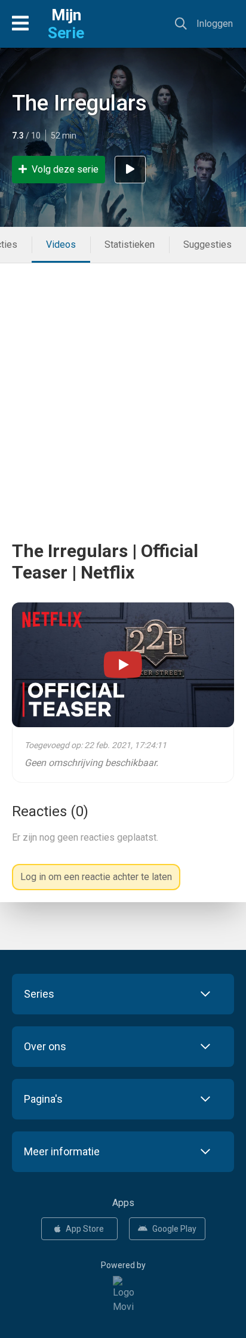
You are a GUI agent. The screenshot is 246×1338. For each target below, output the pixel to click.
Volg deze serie (65, 169)
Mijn (66, 24)
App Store (85, 1229)
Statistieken (129, 244)
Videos (61, 244)
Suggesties (207, 244)
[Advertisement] (123, 386)
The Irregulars (79, 103)
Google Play (174, 1229)
